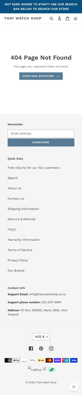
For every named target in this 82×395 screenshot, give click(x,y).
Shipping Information (23, 209)
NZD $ (39, 336)
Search (13, 178)
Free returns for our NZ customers (33, 168)
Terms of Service (20, 250)
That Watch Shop (23, 18)
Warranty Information (24, 239)
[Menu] (76, 18)
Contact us (16, 198)
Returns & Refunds (21, 219)
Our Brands (16, 270)
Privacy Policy (18, 260)
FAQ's (12, 229)
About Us (14, 188)
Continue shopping (38, 76)
